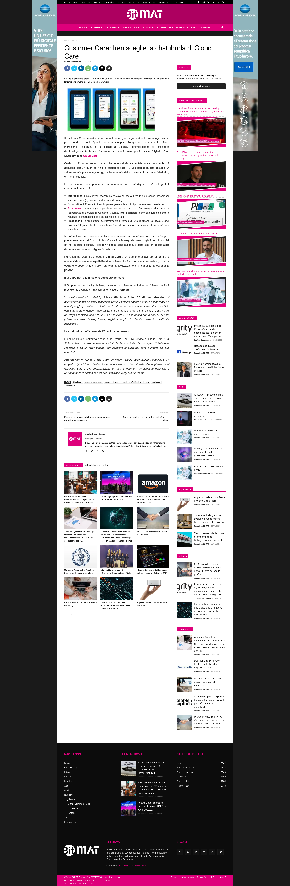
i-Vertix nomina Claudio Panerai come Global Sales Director (209, 367)
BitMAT (67, 2)
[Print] (109, 68)
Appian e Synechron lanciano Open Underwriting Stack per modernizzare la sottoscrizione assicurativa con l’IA (210, 644)
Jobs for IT (73, 799)
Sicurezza (111, 27)
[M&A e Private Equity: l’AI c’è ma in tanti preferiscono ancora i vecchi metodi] (184, 722)
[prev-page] (66, 614)
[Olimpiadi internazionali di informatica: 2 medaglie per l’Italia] (116, 556)
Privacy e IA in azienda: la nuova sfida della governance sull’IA (208, 452)
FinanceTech (70, 821)
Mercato (166, 27)
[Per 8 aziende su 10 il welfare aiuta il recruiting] (80, 588)
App (193, 27)
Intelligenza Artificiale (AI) (132, 382)
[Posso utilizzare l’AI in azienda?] (184, 418)
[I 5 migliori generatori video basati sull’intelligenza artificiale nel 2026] (153, 556)
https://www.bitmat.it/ (94, 439)
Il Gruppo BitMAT (218, 877)
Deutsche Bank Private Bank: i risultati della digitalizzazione (207, 664)
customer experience (93, 382)
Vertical (181, 27)
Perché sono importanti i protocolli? (195, 195)
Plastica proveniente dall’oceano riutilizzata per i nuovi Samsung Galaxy (88, 419)
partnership (70, 386)
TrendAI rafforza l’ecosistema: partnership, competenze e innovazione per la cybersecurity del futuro (200, 111)
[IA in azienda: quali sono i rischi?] (184, 472)
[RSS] (213, 2)
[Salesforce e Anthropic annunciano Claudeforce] (153, 518)
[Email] (102, 68)
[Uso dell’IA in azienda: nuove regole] (184, 436)
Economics (73, 808)
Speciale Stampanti (165, 2)
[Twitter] (218, 2)
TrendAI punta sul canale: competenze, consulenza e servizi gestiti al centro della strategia (198, 155)
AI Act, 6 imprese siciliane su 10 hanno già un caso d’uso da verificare (208, 398)
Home (66, 40)
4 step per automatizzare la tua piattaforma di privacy (146, 419)
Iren (147, 382)
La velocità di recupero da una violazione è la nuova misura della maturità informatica (115, 605)
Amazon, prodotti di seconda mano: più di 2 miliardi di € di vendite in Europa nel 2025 (153, 499)
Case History (129, 27)
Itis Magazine (109, 2)
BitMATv (76, 2)
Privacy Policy (202, 877)
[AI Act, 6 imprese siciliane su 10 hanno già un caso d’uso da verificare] (184, 400)
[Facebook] (198, 2)
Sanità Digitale (134, 2)
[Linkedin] (208, 2)
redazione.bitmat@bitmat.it (132, 865)
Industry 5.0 (121, 2)
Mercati (68, 776)
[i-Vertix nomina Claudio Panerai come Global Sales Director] (184, 369)
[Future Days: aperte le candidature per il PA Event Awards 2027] (116, 482)
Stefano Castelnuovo (202, 340)
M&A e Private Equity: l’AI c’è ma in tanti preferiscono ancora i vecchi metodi (209, 720)
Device (67, 790)
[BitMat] (145, 14)
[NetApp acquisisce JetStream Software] (184, 351)
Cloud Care (77, 382)
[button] (222, 27)
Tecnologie (149, 27)
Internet (95, 27)
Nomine (68, 781)
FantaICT (72, 812)
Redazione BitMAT (74, 61)
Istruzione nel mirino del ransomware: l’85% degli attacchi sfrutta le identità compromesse (79, 499)
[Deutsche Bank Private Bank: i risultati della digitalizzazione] (184, 666)
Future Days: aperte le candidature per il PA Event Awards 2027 (153, 806)
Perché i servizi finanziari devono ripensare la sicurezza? (208, 682)
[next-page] (71, 614)
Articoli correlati (74, 465)
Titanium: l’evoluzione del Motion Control (197, 233)
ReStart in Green (149, 2)
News (82, 27)
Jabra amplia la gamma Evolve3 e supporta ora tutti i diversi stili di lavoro (209, 519)
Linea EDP (97, 2)
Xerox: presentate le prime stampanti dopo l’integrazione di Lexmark (209, 537)
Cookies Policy (188, 877)
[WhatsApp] (88, 68)
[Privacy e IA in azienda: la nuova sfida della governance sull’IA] (184, 454)
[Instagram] (203, 2)
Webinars (206, 27)
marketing (156, 382)
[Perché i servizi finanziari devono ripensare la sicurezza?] (184, 684)
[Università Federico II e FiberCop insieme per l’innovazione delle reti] (80, 556)
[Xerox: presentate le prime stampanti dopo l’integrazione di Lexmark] (184, 539)
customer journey (112, 382)
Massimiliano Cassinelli (203, 420)
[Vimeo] (223, 2)
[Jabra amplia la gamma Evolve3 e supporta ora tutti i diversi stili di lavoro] (184, 521)
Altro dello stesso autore (97, 465)
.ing (66, 817)
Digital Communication (79, 803)
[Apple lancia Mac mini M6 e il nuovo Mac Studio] (153, 588)
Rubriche (69, 794)
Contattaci (180, 2)
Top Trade (86, 2)
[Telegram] (95, 68)
